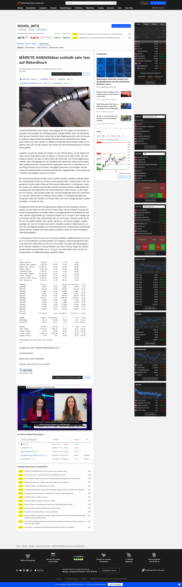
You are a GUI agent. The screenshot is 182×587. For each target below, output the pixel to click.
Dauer (98, 136)
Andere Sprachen (42, 47)
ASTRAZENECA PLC (143, 139)
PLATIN (138, 339)
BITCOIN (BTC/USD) (29, 451)
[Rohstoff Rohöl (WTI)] (36, 79)
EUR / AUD (139, 294)
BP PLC (139, 134)
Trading (100, 8)
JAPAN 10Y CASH (142, 405)
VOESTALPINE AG (142, 157)
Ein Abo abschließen (158, 3)
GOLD (137, 330)
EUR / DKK (139, 289)
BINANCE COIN (141, 372)
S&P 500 (139, 53)
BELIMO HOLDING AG (143, 220)
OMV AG (139, 171)
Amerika (154, 24)
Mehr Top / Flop (150, 200)
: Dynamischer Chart (124, 177)
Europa (146, 24)
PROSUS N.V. (141, 226)
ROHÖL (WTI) (28, 26)
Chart (99, 132)
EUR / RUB (139, 282)
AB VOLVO (140, 120)
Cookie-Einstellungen (72, 579)
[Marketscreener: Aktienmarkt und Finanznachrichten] (30, 3)
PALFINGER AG (141, 173)
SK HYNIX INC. (27, 459)
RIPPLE (139, 375)
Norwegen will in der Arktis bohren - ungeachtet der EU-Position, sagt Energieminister (49, 493)
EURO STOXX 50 (142, 51)
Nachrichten (31, 8)
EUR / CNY (139, 297)
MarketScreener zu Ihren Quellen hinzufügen (68, 74)
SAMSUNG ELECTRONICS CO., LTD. (33, 455)
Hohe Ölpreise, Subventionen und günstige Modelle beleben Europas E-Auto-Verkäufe (49, 527)
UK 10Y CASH (141, 410)
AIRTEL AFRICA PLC (143, 217)
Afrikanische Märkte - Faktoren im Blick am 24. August (40, 501)
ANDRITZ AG (141, 167)
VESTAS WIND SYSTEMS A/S (145, 126)
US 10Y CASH (141, 400)
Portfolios (79, 8)
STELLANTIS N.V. (142, 143)
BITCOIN (139, 365)
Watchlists (90, 8)
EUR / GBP (139, 277)
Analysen (43, 8)
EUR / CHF (139, 280)
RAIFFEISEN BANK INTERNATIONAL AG (147, 164)
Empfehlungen (66, 8)
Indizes (139, 24)
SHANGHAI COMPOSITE (144, 61)
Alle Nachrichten (30, 47)
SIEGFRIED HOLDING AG (144, 233)
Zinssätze (138, 384)
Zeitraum (113, 136)
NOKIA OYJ (140, 141)
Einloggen (144, 3)
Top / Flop (129, 8)
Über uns (84, 579)
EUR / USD (139, 275)
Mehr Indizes (150, 82)
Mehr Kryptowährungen (150, 379)
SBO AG (139, 178)
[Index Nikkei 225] (31, 448)
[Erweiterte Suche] (114, 3)
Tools (119, 8)
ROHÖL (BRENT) (141, 335)
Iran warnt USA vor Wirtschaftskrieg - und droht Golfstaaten (41, 512)
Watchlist (138, 116)
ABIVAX (139, 228)
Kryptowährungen (141, 349)
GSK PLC (140, 129)
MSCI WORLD (141, 68)
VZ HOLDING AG (142, 210)
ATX (138, 41)
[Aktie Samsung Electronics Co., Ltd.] (49, 83)
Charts (34, 43)
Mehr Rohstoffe (150, 343)
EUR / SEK (139, 285)
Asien (162, 24)
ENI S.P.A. (140, 124)
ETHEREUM (140, 367)
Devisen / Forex (140, 259)
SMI (138, 46)
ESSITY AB (140, 215)
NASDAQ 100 (141, 58)
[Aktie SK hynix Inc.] (69, 83)
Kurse (28, 43)
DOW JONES (141, 56)
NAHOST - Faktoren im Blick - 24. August (36, 497)
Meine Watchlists (150, 147)
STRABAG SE (141, 162)
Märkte (20, 8)
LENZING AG (141, 160)
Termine (53, 8)
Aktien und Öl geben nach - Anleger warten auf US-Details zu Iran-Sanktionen (47, 482)
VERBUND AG (141, 176)
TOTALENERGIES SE (143, 131)
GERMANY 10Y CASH (143, 403)
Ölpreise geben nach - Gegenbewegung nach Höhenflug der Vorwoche (99, 38)
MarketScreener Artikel (56, 47)
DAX (138, 44)
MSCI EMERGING (142, 66)
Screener (110, 8)
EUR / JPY (139, 304)
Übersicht (20, 43)
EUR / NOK (139, 287)
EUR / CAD (139, 292)
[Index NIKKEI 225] (54, 79)
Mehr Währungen (150, 308)
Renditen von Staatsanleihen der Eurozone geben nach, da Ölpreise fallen (100, 34)
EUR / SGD (139, 302)
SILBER (138, 337)
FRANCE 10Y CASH (143, 408)
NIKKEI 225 (26, 448)
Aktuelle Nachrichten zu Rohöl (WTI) (33, 467)
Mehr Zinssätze (150, 414)
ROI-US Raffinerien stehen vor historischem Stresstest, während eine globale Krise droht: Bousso (52, 478)
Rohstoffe (138, 314)
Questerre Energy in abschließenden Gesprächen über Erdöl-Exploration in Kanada (48, 504)
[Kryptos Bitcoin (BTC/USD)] (36, 452)
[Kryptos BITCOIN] (71, 79)
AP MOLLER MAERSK (143, 212)
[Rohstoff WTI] (27, 444)
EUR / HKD (139, 299)
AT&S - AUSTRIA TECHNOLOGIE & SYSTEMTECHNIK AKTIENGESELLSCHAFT (147, 181)
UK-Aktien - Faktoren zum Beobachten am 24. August (40, 486)
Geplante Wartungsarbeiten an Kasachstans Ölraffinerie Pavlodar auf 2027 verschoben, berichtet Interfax (54, 489)
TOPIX (139, 63)
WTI (24, 444)
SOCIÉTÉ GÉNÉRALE (143, 136)
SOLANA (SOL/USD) (143, 370)
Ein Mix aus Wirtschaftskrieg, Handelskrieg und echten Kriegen (42, 508)
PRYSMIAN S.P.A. (142, 224)
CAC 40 (139, 49)
